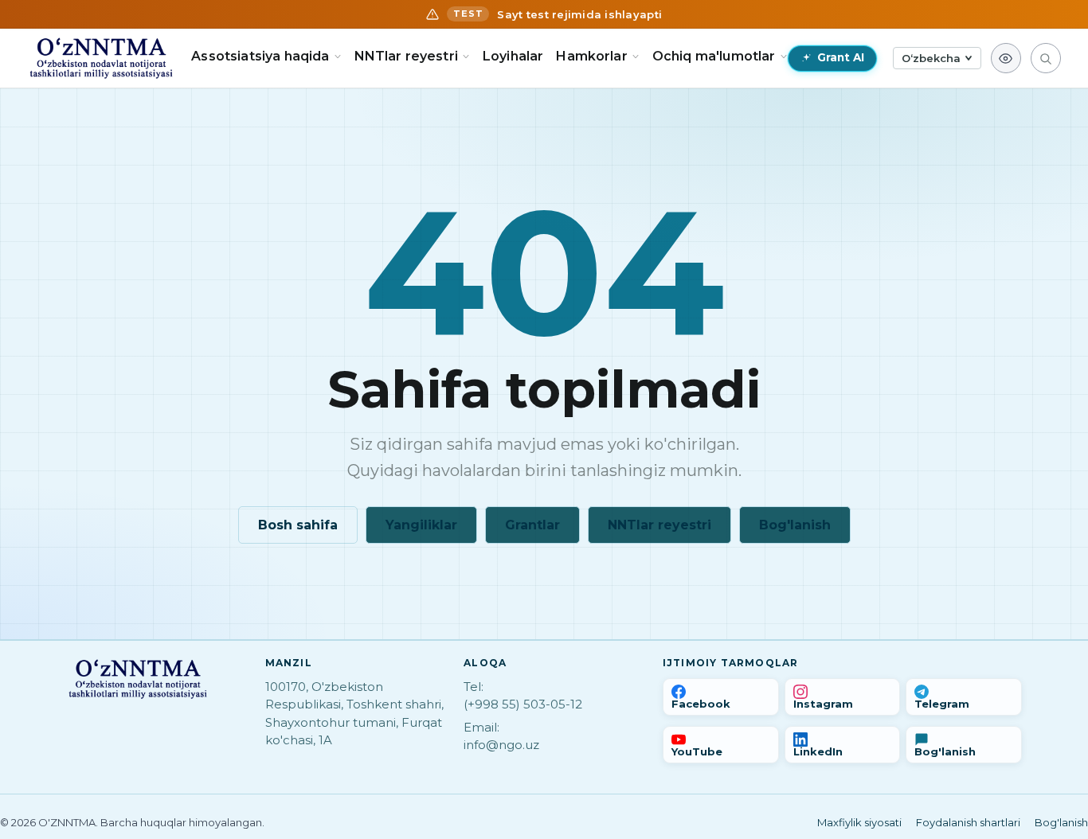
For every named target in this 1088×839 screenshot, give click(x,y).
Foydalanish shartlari (968, 822)
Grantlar (532, 525)
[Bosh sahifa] (101, 58)
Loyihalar (513, 56)
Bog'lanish (795, 525)
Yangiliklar (421, 525)
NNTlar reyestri (659, 525)
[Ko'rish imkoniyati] (1006, 58)
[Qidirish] (1046, 58)
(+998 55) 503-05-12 (523, 704)
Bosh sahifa (298, 525)
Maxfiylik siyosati (859, 822)
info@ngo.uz (501, 744)
